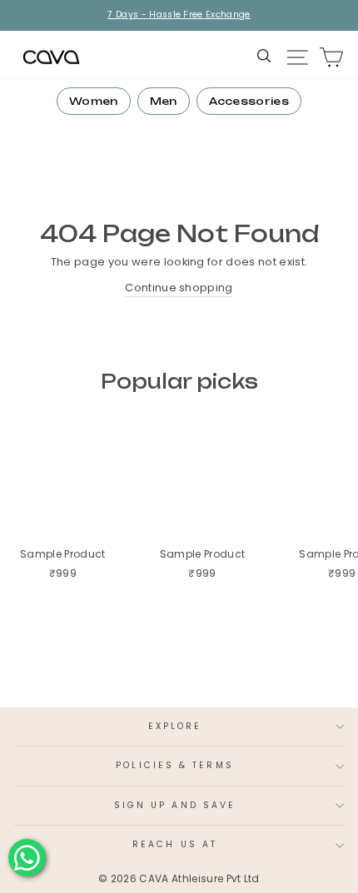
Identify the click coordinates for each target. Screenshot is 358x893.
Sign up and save (175, 805)
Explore (175, 726)
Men (163, 101)
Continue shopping (178, 287)
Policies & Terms (174, 765)
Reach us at (174, 844)
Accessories (249, 101)
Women (93, 101)
